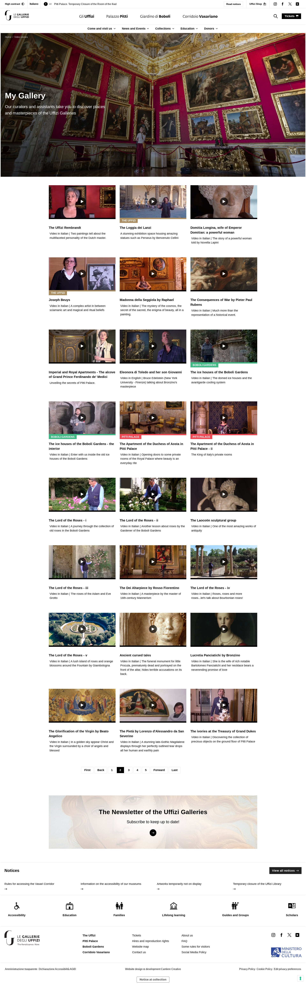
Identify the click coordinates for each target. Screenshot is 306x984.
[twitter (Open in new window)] (290, 4)
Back (100, 770)
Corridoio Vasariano (96, 952)
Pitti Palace (90, 941)
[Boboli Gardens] (155, 16)
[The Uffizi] (86, 16)
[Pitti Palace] (117, 16)
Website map (140, 946)
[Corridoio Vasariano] (200, 16)
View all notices (283, 870)
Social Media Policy (194, 952)
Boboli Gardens (93, 946)
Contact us (139, 952)
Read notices (233, 4)
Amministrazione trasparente (21, 969)
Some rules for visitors (196, 946)
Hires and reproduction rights (150, 941)
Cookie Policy (264, 969)
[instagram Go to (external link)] (273, 935)
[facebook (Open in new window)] (282, 4)
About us (187, 935)
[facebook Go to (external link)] (281, 935)
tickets (290, 16)
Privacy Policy (247, 969)
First (87, 770)
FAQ (184, 941)
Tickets (136, 935)
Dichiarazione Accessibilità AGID (57, 969)
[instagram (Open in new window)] (275, 4)
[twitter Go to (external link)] (289, 935)
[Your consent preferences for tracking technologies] (300, 978)
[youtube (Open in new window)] (297, 4)
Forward (159, 770)
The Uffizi (89, 935)
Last (175, 770)
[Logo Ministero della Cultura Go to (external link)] (286, 952)
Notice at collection (153, 979)
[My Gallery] (17, 16)
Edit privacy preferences (287, 969)
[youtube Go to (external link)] (297, 935)
